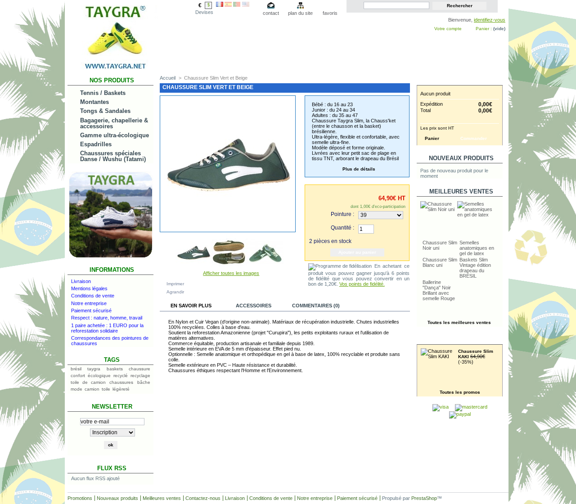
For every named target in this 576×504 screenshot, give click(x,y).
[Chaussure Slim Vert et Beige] (194, 268)
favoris (330, 13)
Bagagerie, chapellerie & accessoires (114, 123)
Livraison (81, 281)
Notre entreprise (89, 303)
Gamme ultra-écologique (114, 135)
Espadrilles (96, 144)
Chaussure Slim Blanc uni (440, 262)
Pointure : (342, 214)
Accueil (168, 78)
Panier (461, 80)
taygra (93, 368)
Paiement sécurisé (91, 310)
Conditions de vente (92, 295)
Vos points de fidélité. (362, 284)
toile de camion (88, 382)
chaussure (139, 368)
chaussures (121, 382)
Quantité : (342, 228)
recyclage (140, 375)
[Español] (228, 5)
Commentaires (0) (316, 305)
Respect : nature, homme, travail (106, 317)
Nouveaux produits (461, 158)
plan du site (300, 13)
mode (76, 389)
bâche (143, 382)
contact (271, 13)
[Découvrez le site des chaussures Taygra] (110, 257)
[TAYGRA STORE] (113, 69)
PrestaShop (424, 498)
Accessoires (253, 305)
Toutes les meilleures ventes (459, 322)
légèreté (121, 389)
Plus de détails (358, 168)
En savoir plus (191, 305)
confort (78, 375)
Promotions (461, 339)
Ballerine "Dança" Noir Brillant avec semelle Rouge (439, 290)
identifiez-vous (489, 19)
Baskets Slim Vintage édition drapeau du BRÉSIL (475, 268)
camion (92, 389)
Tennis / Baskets (103, 93)
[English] (245, 5)
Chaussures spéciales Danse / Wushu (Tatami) (113, 156)
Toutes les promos (460, 392)
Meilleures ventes (461, 191)
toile (106, 389)
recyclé (120, 375)
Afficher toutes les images (231, 273)
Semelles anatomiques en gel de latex (476, 248)
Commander (473, 138)
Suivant (287, 250)
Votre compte (448, 28)
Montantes (94, 102)
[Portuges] (236, 5)
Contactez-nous (202, 498)
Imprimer (175, 283)
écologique (99, 375)
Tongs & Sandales (105, 111)
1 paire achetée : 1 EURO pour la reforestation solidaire (107, 328)
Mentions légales (89, 288)
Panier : (484, 28)
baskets (115, 368)
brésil (76, 368)
